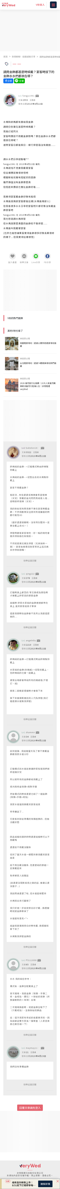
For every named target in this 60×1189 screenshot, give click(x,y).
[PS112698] (13, 965)
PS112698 (31, 960)
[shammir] (13, 737)
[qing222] (13, 578)
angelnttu (31, 640)
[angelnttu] (13, 645)
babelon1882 (33, 447)
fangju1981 (28, 95)
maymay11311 (34, 1047)
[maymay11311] (13, 1052)
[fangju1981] (10, 100)
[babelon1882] (13, 452)
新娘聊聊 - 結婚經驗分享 (23, 56)
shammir (30, 732)
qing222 (30, 573)
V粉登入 (40, 4)
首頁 (5, 56)
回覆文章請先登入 (30, 1108)
